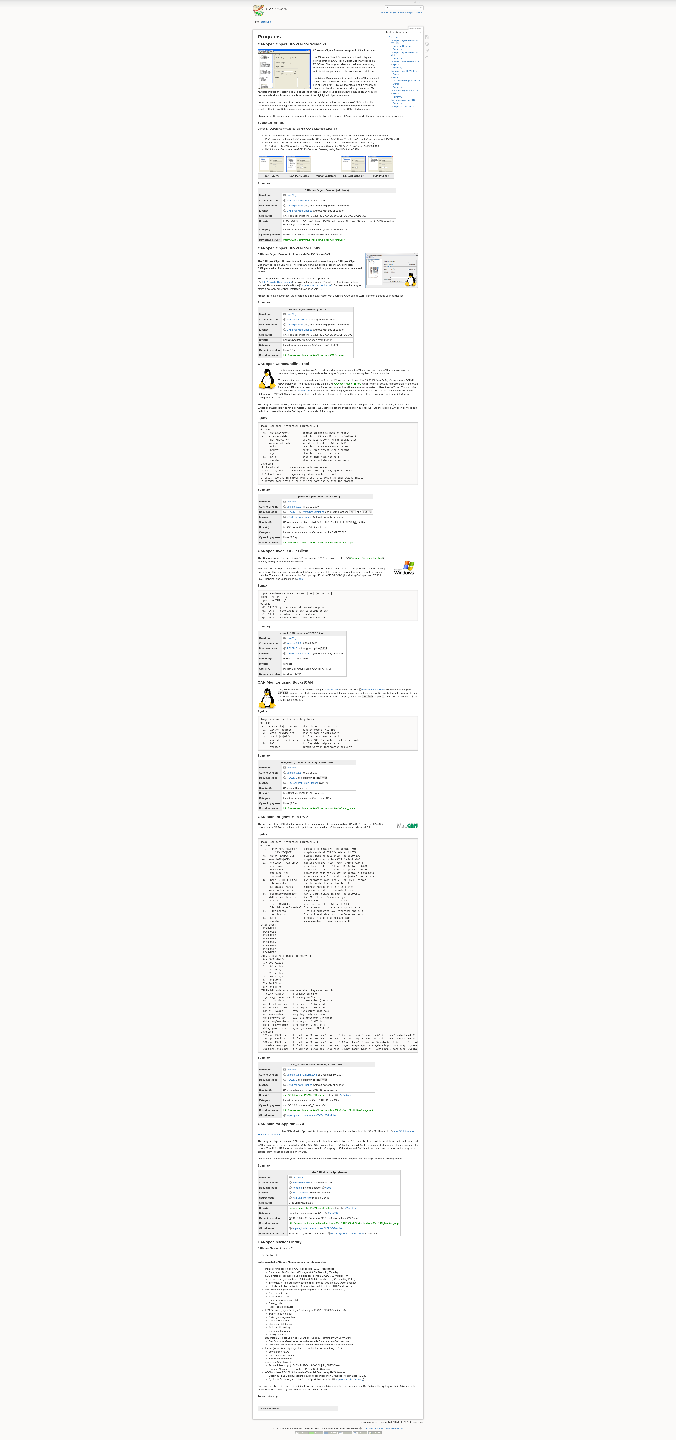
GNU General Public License (302, 782)
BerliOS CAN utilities (373, 689)
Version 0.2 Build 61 (298, 319)
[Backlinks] (427, 50)
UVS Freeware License (299, 210)
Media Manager (405, 12)
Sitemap (419, 12)
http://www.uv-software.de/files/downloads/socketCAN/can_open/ (319, 542)
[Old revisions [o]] (427, 44)
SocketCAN (303, 390)
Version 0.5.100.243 (298, 200)
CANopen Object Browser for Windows (404, 41)
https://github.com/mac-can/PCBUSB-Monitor (317, 1228)
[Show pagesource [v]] (427, 37)
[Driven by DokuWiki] (375, 1432)
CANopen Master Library (402, 106)
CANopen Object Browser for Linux (404, 53)
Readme (297, 1187)
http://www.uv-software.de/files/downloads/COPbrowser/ (314, 239)
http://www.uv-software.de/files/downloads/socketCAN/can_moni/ (319, 808)
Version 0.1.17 (295, 772)
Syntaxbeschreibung (313, 511)
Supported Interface (402, 46)
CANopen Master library (347, 383)
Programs (393, 37)
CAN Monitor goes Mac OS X (404, 90)
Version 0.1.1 (294, 643)
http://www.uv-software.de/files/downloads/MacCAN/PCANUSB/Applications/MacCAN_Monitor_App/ (344, 1223)
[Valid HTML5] (345, 1432)
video (328, 1187)
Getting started (295, 205)
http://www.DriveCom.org (349, 1379)
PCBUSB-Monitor (302, 1197)
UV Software (345, 1095)
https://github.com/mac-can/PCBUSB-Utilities (311, 1115)
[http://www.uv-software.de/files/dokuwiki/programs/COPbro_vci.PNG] (271, 164)
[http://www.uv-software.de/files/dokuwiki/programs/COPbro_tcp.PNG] (380, 164)
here (301, 578)
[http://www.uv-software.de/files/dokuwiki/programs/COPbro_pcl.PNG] (298, 164)
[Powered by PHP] (331, 1432)
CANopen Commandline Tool (405, 61)
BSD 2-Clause (300, 1192)
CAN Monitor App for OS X (403, 100)
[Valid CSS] (360, 1432)
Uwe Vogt (292, 195)
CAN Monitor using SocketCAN (405, 81)
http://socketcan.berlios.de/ (316, 285)
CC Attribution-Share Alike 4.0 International (382, 1428)
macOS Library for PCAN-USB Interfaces (305, 1095)
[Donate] (316, 1432)
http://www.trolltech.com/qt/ (277, 282)
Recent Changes (388, 12)
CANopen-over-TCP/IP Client (405, 71)
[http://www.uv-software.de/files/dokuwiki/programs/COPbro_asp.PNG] (353, 164)
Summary (397, 49)
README (292, 511)
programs (266, 22)
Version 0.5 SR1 (301, 1182)
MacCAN (333, 1213)
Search (421, 7)
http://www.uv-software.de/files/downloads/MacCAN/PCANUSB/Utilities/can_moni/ (328, 1110)
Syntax (396, 64)
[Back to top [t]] (427, 57)
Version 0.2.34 (295, 506)
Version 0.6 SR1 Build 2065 (302, 1074)
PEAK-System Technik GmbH (347, 1233)
